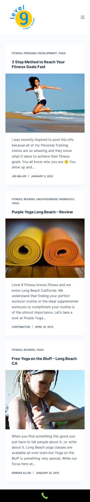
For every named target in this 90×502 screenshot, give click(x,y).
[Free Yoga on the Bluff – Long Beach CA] (45, 399)
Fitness (17, 53)
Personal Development (40, 53)
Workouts (66, 199)
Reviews (29, 199)
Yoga (62, 53)
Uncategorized (47, 199)
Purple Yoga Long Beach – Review (42, 212)
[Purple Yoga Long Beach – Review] (45, 248)
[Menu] (83, 17)
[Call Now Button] (45, 495)
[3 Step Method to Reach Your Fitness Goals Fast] (45, 103)
